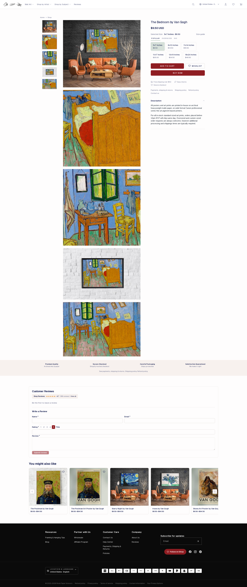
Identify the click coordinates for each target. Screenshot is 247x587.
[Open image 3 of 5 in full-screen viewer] (101, 207)
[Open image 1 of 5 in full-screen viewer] (101, 53)
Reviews (77, 4)
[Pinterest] (200, 551)
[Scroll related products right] (215, 491)
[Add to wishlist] (63, 472)
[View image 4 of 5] (49, 72)
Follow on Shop (177, 552)
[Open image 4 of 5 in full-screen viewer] (101, 274)
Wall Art (28, 4)
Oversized (167, 38)
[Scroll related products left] (32, 491)
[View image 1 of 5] (49, 26)
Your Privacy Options (155, 583)
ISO (175, 38)
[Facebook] (190, 551)
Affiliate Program (81, 542)
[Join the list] (198, 541)
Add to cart (167, 66)
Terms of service (106, 583)
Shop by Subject (62, 4)
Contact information (137, 583)
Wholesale (78, 538)
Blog (47, 542)
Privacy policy (93, 583)
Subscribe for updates (172, 536)
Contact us (155, 93)
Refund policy (193, 90)
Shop (50, 17)
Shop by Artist (43, 4)
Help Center (108, 542)
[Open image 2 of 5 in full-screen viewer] (101, 128)
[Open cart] (241, 4)
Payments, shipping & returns (162, 90)
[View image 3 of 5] (49, 58)
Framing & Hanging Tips (55, 538)
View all (73, 396)
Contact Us (108, 538)
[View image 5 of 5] (49, 84)
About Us (136, 538)
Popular (155, 38)
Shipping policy (180, 90)
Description (156, 101)
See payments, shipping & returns (111, 371)
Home (42, 17)
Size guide (200, 34)
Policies (106, 553)
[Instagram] (195, 551)
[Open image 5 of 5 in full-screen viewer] (101, 329)
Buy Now (178, 73)
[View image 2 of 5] (49, 42)
